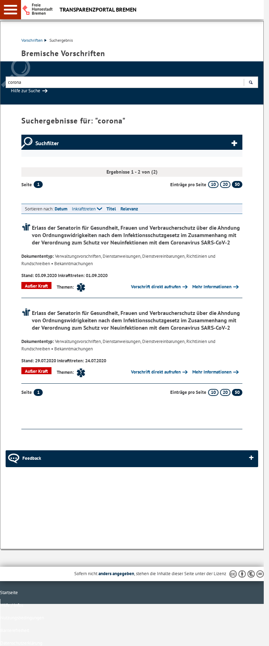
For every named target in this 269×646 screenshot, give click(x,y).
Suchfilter (47, 143)
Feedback (31, 458)
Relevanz (129, 209)
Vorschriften (32, 40)
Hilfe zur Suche (25, 91)
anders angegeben (116, 574)
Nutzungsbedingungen (22, 618)
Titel (111, 209)
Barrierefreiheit (14, 630)
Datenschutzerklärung (21, 643)
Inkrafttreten (84, 209)
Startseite (9, 592)
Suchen (250, 82)
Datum (61, 209)
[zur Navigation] (10, 9)
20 (225, 184)
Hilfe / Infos (11, 605)
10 (213, 184)
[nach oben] (253, 635)
